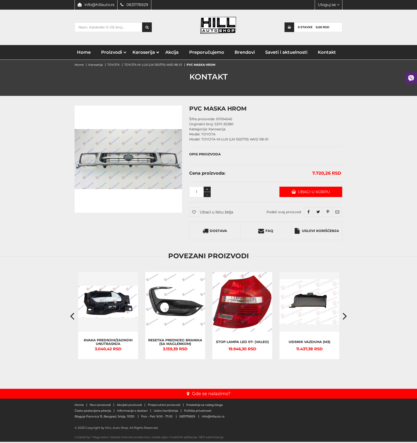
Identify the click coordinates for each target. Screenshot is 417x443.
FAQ (269, 231)
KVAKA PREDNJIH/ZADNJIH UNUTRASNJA (108, 342)
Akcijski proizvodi (129, 404)
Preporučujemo (206, 52)
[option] (108, 316)
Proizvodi (111, 52)
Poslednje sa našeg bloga (204, 404)
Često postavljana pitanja (93, 410)
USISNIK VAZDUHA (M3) (309, 342)
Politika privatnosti (197, 410)
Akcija (172, 52)
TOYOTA (113, 64)
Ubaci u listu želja (216, 212)
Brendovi (245, 52)
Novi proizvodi (100, 404)
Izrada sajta (160, 437)
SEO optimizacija (211, 437)
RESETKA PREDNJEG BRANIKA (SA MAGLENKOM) (175, 342)
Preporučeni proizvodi (164, 404)
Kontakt (327, 52)
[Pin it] (328, 212)
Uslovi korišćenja (320, 231)
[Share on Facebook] (308, 212)
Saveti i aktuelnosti (286, 52)
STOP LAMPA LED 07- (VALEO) (242, 342)
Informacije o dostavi (132, 410)
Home (84, 52)
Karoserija (143, 52)
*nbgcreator (100, 437)
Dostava (218, 231)
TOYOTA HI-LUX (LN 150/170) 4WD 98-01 (153, 64)
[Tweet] (318, 212)
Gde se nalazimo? (211, 393)
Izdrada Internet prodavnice (130, 437)
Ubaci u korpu (313, 192)
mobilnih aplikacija (183, 437)
